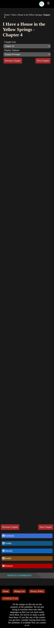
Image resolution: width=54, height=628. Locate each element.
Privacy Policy (37, 591)
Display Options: (12, 50)
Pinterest (8, 566)
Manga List (19, 591)
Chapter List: (10, 42)
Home (6, 15)
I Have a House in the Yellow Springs (26, 15)
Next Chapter (43, 60)
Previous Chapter (13, 60)
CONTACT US (10, 598)
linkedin (8, 551)
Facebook (9, 536)
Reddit (7, 558)
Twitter (8, 543)
